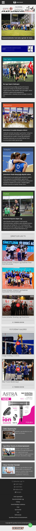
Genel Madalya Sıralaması (18, 504)
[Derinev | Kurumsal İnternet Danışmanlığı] (18, 528)
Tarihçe (18, 502)
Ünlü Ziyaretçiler (18, 496)
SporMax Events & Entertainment (18, 517)
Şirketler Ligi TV (18, 481)
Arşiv (18, 507)
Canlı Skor (18, 487)
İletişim (18, 492)
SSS (18, 512)
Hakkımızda (19, 489)
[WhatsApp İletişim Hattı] (30, 525)
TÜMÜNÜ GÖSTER (19, 322)
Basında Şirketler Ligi (18, 499)
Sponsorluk (18, 509)
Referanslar (18, 515)
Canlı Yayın (18, 484)
